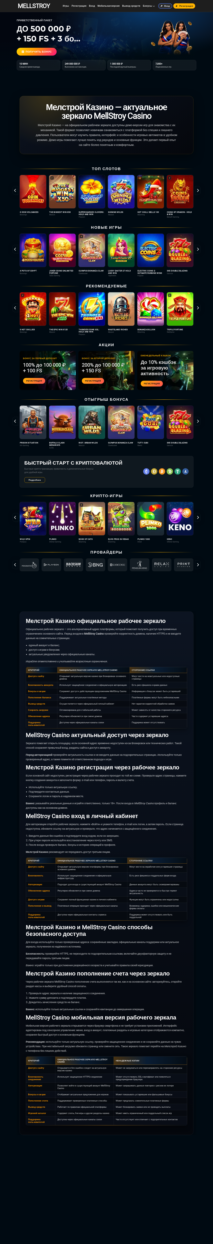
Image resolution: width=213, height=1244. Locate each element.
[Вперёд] (198, 190)
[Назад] (15, 190)
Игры (66, 5)
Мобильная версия (109, 5)
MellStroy (34, 6)
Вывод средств (131, 5)
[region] (106, 196)
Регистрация (79, 5)
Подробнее (35, 480)
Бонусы (147, 5)
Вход (92, 5)
